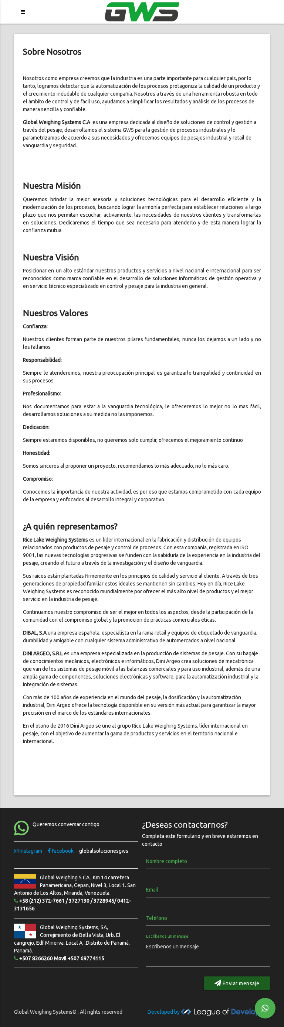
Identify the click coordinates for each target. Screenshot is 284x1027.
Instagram (30, 851)
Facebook (63, 851)
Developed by (164, 1012)
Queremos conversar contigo (66, 824)
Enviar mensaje (240, 983)
